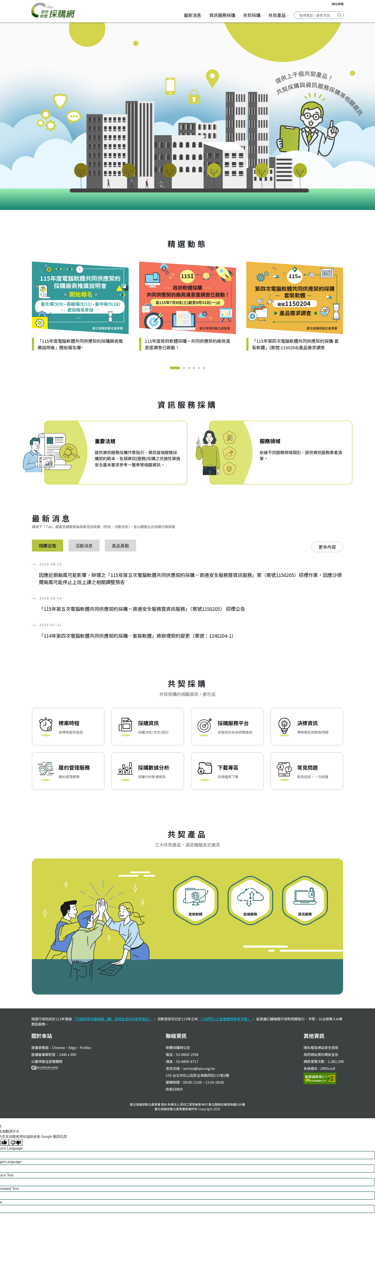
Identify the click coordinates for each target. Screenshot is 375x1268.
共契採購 (251, 15)
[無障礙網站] (320, 1077)
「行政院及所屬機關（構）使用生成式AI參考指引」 (113, 1018)
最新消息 (192, 15)
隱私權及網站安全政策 (321, 1047)
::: (176, 15)
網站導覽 (338, 4)
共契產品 (277, 15)
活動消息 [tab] (84, 545)
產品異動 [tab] (120, 545)
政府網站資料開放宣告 (321, 1054)
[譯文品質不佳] (16, 1142)
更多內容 (327, 547)
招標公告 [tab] (47, 545)
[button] (175, 368)
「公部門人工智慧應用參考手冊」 (225, 1018)
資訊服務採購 (222, 15)
